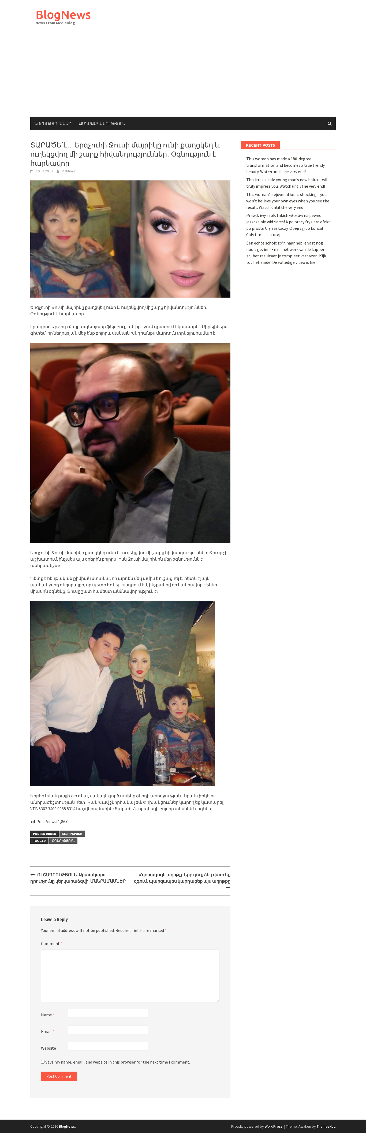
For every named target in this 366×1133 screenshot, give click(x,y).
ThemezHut (326, 1126)
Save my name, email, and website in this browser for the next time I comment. (117, 1062)
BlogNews (63, 14)
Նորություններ (52, 123)
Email (47, 1031)
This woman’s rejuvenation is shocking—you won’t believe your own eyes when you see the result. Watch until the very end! (287, 201)
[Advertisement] (183, 76)
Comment (51, 943)
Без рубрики (72, 834)
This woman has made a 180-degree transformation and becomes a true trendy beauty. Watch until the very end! (285, 165)
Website (48, 1048)
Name (48, 1014)
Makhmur (69, 171)
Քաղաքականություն (102, 123)
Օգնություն (63, 841)
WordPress (274, 1126)
